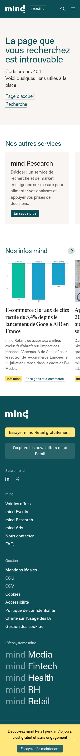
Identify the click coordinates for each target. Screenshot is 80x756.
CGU (9, 578)
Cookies (12, 594)
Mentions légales (21, 570)
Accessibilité (17, 602)
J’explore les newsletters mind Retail (40, 451)
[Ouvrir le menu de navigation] (73, 9)
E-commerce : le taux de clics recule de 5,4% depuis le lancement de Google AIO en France (37, 321)
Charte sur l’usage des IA (28, 618)
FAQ (9, 543)
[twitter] (18, 479)
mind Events (16, 511)
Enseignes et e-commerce (45, 378)
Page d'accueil (20, 96)
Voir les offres (18, 503)
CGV (9, 586)
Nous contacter (19, 536)
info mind (14, 378)
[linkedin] (7, 479)
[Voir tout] (70, 251)
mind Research (19, 519)
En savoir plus (25, 213)
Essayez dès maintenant (40, 748)
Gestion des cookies (24, 626)
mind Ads (14, 527)
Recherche (16, 104)
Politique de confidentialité (30, 610)
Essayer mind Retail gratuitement (39, 432)
